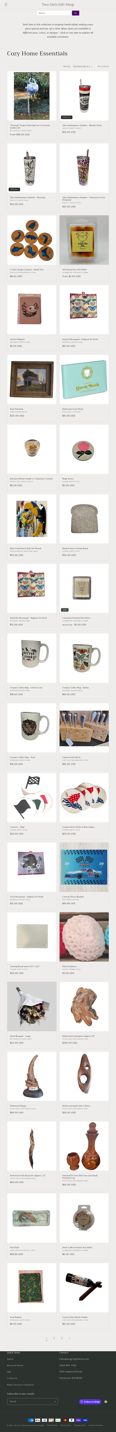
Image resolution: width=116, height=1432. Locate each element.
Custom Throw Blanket (73, 897)
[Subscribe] (55, 1401)
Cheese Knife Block (71, 757)
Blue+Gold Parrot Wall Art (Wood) (25, 548)
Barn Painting (16, 409)
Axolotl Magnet (17, 339)
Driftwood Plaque (18, 1106)
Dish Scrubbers (69, 966)
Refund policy (52, 1425)
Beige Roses (68, 479)
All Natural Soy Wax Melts (74, 270)
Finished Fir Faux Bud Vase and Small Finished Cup (80, 1177)
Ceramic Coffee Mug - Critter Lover (26, 688)
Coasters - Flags (17, 827)
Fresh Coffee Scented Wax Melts (77, 1247)
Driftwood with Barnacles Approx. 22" (28, 1176)
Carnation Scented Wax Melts (76, 618)
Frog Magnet (16, 1317)
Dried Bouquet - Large (20, 1036)
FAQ (9, 1372)
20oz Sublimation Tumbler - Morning (27, 197)
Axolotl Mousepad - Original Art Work (80, 339)
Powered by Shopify (36, 1425)
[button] (6, 4)
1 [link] (46, 1338)
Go (75, 13)
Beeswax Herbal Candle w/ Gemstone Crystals (31, 479)
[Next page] (69, 1338)
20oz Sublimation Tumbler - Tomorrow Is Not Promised (83, 198)
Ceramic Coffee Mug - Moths (75, 688)
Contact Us (12, 1378)
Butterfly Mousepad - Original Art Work (28, 618)
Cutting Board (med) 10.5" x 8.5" (25, 966)
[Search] (96, 4)
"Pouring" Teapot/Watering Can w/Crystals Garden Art (30, 126)
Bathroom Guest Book (72, 409)
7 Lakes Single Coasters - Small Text (27, 270)
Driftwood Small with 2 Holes (76, 1106)
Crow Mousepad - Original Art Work (26, 897)
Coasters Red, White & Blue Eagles (78, 827)
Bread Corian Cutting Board (75, 548)
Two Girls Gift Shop (21, 1425)
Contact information (95, 1425)
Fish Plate (14, 1247)
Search (10, 1359)
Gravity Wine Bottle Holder (75, 1317)
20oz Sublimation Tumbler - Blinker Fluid (81, 125)
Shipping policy (80, 1425)
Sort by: (66, 66)
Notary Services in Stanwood (20, 1385)
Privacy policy (65, 1425)
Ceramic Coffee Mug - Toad (22, 757)
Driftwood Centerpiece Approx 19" (78, 1036)
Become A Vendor (15, 1365)
